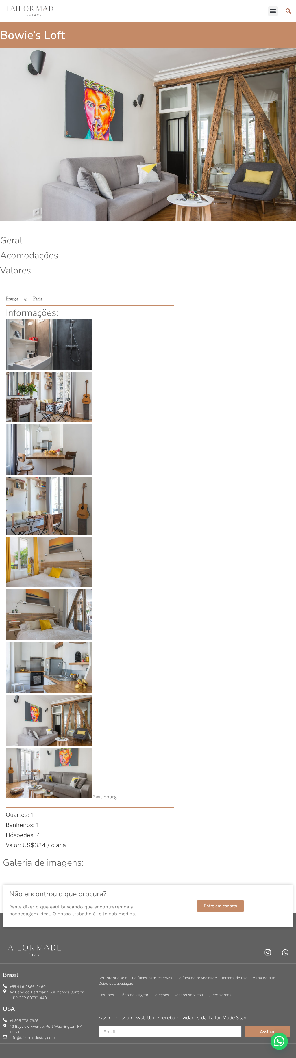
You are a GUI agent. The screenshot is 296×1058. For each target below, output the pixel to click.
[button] (273, 11)
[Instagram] (268, 952)
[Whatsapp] (285, 952)
